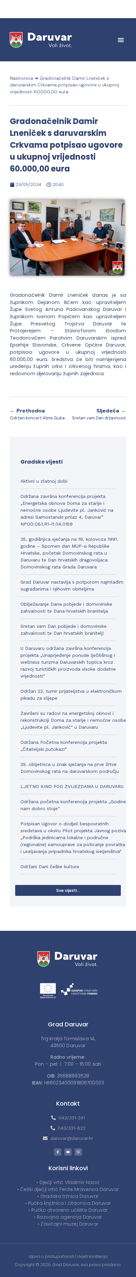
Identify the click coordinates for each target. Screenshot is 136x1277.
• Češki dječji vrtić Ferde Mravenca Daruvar (68, 1189)
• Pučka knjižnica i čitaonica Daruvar (68, 1203)
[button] (121, 40)
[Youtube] (68, 1152)
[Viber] (78, 1152)
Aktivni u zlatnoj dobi (43, 481)
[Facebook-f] (57, 1152)
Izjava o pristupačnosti (51, 1256)
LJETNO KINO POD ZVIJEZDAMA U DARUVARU (71, 786)
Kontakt (68, 1103)
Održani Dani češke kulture (49, 866)
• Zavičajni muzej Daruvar (68, 1224)
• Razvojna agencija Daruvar (68, 1217)
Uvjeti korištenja (92, 1256)
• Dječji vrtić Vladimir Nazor (67, 1182)
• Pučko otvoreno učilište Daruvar (68, 1210)
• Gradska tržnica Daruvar (68, 1196)
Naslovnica (21, 78)
